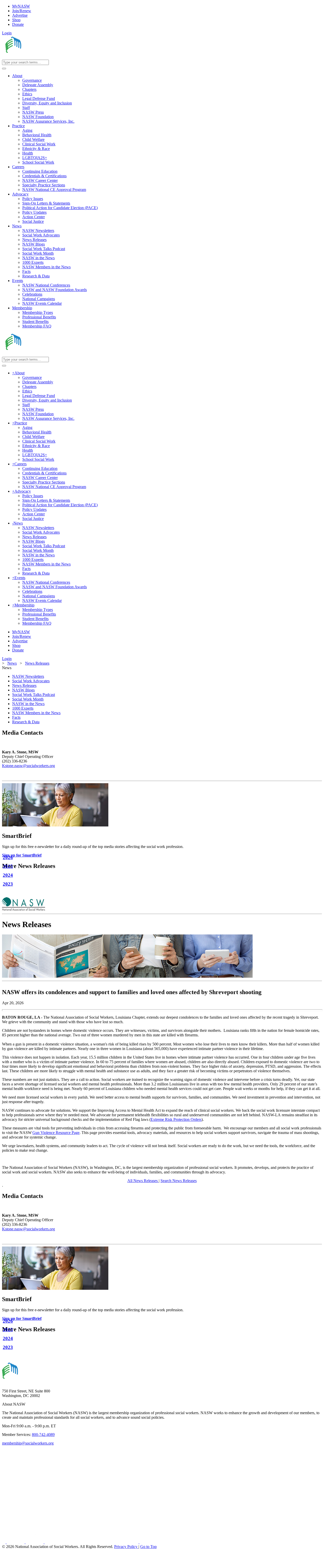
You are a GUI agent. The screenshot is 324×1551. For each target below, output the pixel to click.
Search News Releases (178, 1180)
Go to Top (148, 1546)
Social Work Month (28, 699)
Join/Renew (21, 11)
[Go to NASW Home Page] (39, 57)
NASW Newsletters (28, 676)
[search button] (4, 68)
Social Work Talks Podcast (33, 694)
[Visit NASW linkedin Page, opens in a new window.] (16, 1542)
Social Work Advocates (31, 681)
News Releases (24, 685)
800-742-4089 (43, 1434)
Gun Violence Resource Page (55, 1132)
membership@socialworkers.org (28, 1443)
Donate (18, 24)
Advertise (20, 15)
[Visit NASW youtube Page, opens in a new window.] (35, 1542)
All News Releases (143, 1180)
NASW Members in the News (36, 713)
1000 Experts (22, 708)
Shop (16, 20)
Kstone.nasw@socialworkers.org (28, 765)
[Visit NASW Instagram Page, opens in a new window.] (92, 1542)
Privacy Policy (126, 1546)
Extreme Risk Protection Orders (176, 1119)
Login (7, 33)
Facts (16, 717)
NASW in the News (28, 704)
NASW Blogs (23, 690)
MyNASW (21, 6)
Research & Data (25, 722)
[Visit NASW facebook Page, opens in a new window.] (4, 1542)
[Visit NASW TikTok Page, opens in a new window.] (148, 1542)
